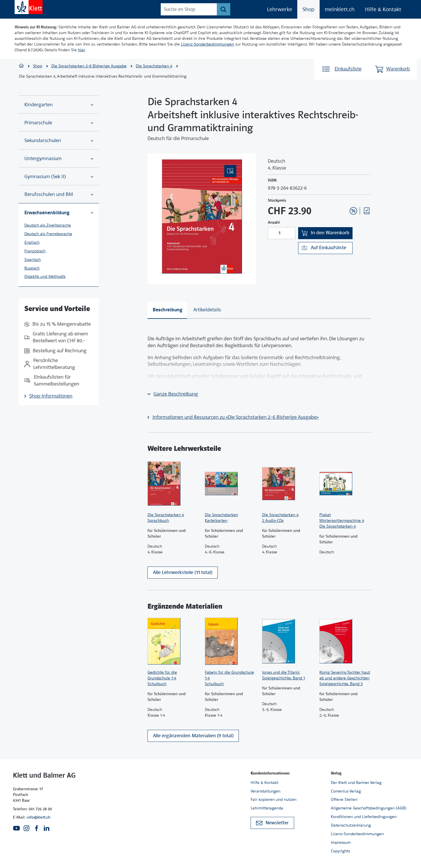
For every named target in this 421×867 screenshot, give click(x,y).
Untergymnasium (43, 159)
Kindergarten (38, 105)
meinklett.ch (340, 9)
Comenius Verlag (346, 791)
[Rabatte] (353, 211)
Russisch (32, 268)
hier (81, 49)
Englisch (32, 242)
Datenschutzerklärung (351, 825)
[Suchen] (223, 9)
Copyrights (340, 851)
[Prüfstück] (366, 211)
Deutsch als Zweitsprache (47, 225)
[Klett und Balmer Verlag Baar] (21, 66)
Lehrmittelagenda (267, 808)
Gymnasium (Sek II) (45, 177)
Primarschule (38, 123)
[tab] (167, 310)
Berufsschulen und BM (48, 194)
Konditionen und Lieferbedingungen (364, 816)
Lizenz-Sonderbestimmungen (207, 44)
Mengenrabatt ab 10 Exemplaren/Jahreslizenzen (344, 195)
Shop (308, 9)
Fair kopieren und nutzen (273, 799)
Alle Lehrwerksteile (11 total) (182, 572)
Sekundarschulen (42, 140)
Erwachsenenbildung (46, 212)
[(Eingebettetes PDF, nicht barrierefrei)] (202, 216)
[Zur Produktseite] (173, 483)
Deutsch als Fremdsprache (48, 233)
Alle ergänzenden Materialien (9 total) (193, 736)
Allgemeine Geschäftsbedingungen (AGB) (368, 808)
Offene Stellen (344, 799)
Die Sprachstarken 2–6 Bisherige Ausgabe (89, 65)
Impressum (341, 842)
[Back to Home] (29, 7)
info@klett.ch (38, 817)
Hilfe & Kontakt (383, 9)
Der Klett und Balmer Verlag (356, 782)
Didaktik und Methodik (45, 276)
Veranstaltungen (265, 791)
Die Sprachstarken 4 (154, 65)
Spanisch (32, 259)
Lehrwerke (279, 9)
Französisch (35, 250)
